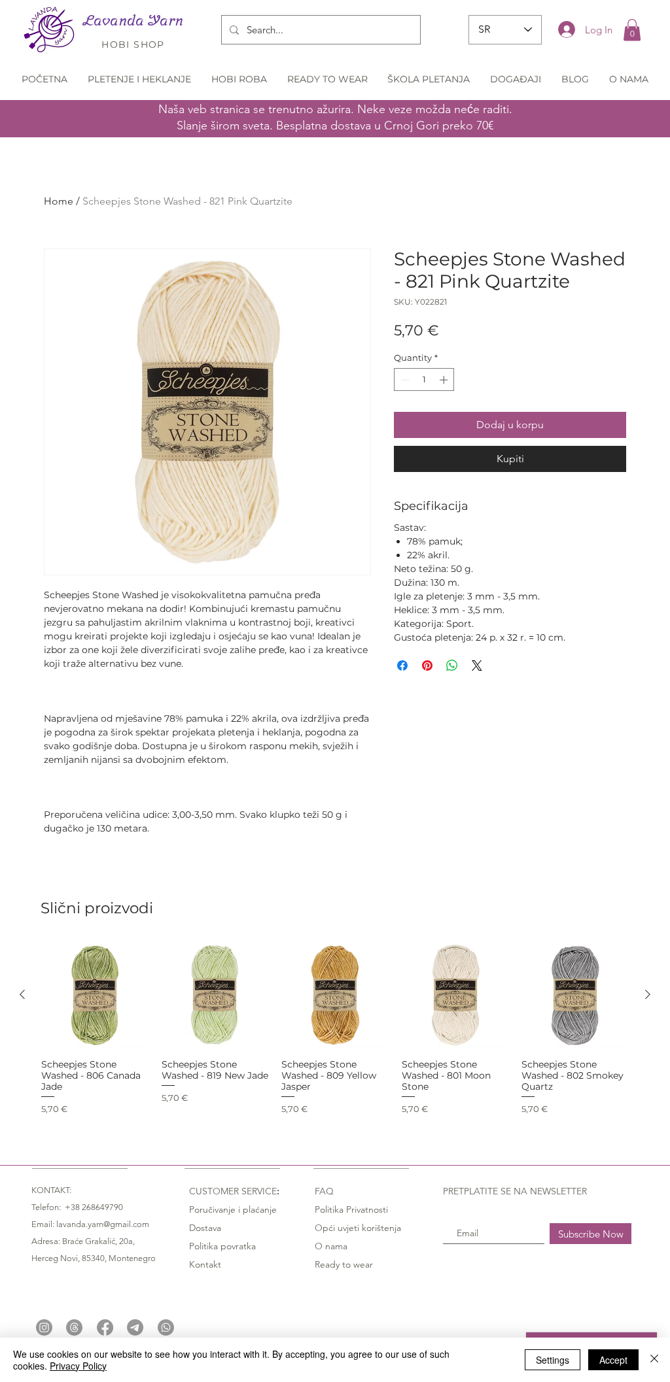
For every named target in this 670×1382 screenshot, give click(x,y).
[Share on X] (477, 665)
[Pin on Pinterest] (427, 665)
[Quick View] (95, 995)
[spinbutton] (424, 380)
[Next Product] (648, 994)
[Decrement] (404, 380)
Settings (552, 1359)
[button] (632, 30)
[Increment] (445, 380)
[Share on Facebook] (402, 665)
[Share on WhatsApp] (452, 665)
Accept (613, 1359)
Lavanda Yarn (133, 20)
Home (58, 201)
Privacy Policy (78, 1365)
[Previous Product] (22, 994)
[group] (335, 1028)
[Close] (654, 1360)
